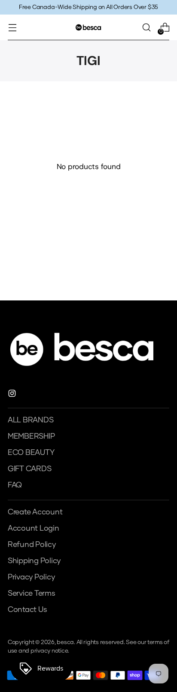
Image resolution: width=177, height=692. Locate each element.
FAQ (15, 485)
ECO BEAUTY (31, 453)
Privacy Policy (31, 577)
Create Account (35, 512)
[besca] (88, 27)
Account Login (33, 528)
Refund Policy (32, 545)
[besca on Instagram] (13, 395)
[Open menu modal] (12, 27)
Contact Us (27, 610)
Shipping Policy (34, 561)
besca (65, 642)
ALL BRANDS (30, 420)
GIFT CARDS (29, 469)
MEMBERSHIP (31, 436)
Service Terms (31, 593)
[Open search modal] (146, 27)
